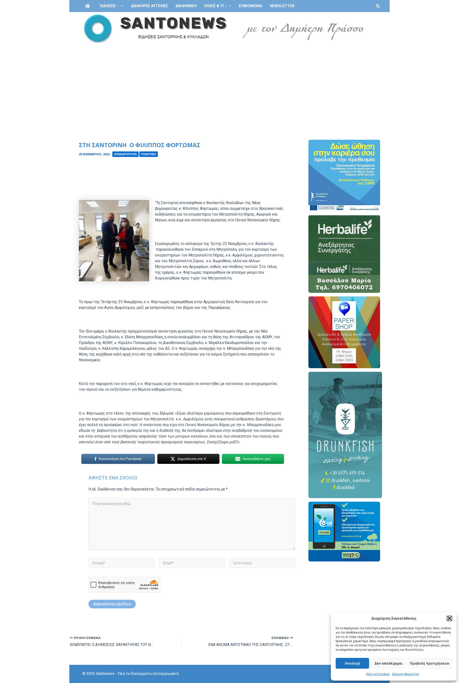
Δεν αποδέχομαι (388, 663)
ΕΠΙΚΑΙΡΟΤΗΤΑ (125, 154)
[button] (449, 618)
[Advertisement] (229, 80)
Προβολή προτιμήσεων (429, 663)
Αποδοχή (352, 663)
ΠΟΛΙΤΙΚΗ (148, 154)
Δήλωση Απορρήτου (405, 674)
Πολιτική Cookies (378, 674)
